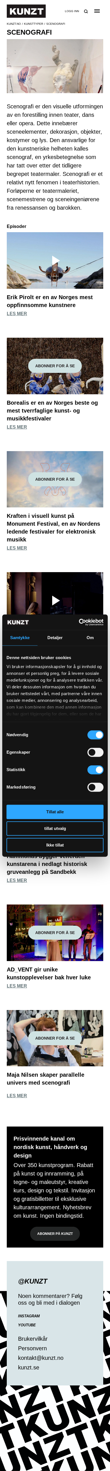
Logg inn (72, 11)
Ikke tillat (55, 845)
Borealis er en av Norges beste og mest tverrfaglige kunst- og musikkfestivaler (52, 411)
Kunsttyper (33, 23)
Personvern (32, 1348)
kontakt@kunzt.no (40, 1358)
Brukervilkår (33, 1339)
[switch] (95, 752)
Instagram (29, 1316)
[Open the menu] (97, 11)
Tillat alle (55, 811)
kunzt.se (28, 1367)
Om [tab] (90, 637)
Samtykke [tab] (20, 637)
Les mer (17, 313)
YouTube (27, 1325)
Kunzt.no (14, 23)
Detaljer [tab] (55, 637)
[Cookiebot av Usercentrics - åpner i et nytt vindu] (79, 622)
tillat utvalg (55, 828)
